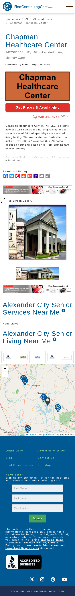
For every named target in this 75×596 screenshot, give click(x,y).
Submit (37, 518)
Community (12, 19)
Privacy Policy (35, 542)
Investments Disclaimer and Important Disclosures (35, 546)
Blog (8, 457)
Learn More (14, 450)
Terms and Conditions (47, 540)
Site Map (44, 465)
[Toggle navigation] (69, 6)
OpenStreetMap (51, 434)
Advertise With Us (51, 450)
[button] (47, 401)
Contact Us (46, 457)
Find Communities (19, 465)
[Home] (27, 6)
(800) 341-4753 (47, 117)
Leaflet (32, 434)
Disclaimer (13, 542)
